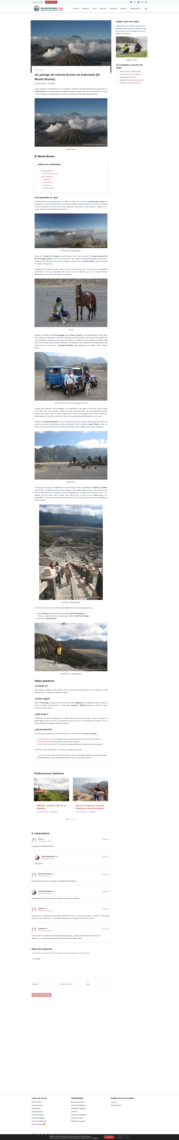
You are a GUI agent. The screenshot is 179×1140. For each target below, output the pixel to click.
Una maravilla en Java (50, 173)
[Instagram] (142, 2)
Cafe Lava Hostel (44, 742)
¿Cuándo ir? (47, 179)
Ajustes (120, 1137)
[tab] (67, 819)
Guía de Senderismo (78, 1105)
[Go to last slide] (36, 797)
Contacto (114, 1102)
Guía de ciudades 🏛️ (39, 1121)
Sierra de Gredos (77, 1118)
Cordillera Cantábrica (78, 1108)
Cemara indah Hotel (45, 755)
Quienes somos (116, 1105)
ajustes (95, 1138)
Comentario (37, 959)
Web (88, 984)
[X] (134, 2)
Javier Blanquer (41, 83)
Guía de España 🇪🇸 (38, 1124)
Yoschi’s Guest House (45, 739)
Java (74, 758)
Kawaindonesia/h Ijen (78, 269)
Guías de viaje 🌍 (38, 1118)
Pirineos (74, 1112)
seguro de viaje (131, 83)
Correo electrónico (66, 984)
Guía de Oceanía (37, 1115)
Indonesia (42, 70)
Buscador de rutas (77, 1102)
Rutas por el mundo (78, 1121)
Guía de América (37, 1105)
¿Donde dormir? (48, 188)
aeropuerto (132, 77)
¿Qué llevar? (47, 185)
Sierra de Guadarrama (79, 1115)
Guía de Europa (37, 1112)
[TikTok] (145, 2)
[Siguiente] (105, 797)
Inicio (36, 70)
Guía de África (37, 1102)
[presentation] (51, 789)
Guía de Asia (36, 1108)
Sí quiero (109, 1137)
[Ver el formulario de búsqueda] (145, 8)
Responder (105, 839)
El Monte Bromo (47, 171)
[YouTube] (138, 2)
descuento (139, 80)
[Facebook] (131, 2)
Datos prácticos (47, 177)
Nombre (35, 984)
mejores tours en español (132, 74)
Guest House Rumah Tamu (47, 744)
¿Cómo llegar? (48, 182)
